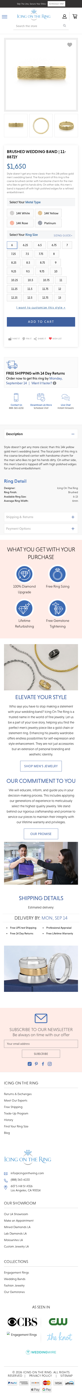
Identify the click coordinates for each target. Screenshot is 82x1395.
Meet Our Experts (15, 1100)
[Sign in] (64, 16)
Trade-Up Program (16, 1113)
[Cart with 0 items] (75, 16)
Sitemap (66, 1375)
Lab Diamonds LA (15, 1233)
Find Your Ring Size (16, 1126)
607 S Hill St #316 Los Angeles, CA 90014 (26, 1188)
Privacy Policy (40, 1375)
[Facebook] (43, 1064)
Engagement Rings (16, 1272)
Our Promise (41, 834)
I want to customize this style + (40, 307)
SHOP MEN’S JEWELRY (41, 766)
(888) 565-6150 (20, 1179)
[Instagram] (50, 1064)
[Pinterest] (36, 1064)
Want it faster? (41, 383)
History (8, 1119)
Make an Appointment (19, 1220)
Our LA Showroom (16, 1214)
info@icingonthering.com (27, 1173)
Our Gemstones (14, 1292)
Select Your (25, 202)
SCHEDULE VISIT (56, 4)
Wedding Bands (14, 1279)
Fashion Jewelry (14, 1285)
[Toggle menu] (4, 16)
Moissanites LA (13, 1240)
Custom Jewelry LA (16, 1246)
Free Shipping (13, 1107)
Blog (7, 1132)
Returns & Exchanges (18, 1094)
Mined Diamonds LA (17, 1227)
